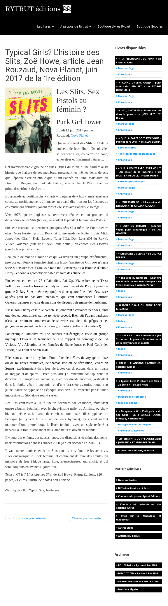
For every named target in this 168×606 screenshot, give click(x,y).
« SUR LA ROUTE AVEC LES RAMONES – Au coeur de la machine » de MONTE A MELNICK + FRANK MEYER (138, 171)
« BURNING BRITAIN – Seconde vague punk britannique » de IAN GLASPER (138, 229)
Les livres (44, 26)
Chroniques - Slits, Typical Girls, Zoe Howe (32, 490)
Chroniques (125, 74)
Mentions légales (128, 589)
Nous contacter (127, 480)
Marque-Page (126, 68)
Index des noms (127, 402)
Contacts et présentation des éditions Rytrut (138, 506)
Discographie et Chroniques (134, 424)
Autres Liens (125, 527)
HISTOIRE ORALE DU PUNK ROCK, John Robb (138, 307)
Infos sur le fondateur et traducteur (138, 517)
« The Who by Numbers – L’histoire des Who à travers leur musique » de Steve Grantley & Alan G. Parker (138, 281)
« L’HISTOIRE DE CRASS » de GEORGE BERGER (138, 255)
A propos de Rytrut (74, 26)
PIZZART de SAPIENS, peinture (136, 450)
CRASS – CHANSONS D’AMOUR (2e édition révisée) (138, 364)
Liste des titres (127, 147)
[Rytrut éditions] (38, 8)
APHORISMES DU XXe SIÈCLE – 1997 (138, 581)
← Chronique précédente (27, 518)
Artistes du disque (129, 535)
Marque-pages (126, 187)
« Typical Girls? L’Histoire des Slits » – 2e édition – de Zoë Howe (138, 382)
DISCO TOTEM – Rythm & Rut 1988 (138, 573)
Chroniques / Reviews (131, 430)
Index (121, 290)
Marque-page (126, 123)
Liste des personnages (131, 181)
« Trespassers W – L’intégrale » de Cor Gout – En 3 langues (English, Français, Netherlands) (138, 414)
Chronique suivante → (88, 518)
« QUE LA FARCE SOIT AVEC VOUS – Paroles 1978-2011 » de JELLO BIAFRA (138, 139)
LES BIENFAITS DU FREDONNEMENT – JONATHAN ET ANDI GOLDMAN (138, 440)
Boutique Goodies (150, 26)
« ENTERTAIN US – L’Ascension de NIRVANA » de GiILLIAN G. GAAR (138, 203)
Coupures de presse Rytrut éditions (139, 496)
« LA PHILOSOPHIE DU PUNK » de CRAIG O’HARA (138, 60)
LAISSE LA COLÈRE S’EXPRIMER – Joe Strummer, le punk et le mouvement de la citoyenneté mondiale (138, 339)
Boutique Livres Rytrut (114, 26)
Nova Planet (79, 135)
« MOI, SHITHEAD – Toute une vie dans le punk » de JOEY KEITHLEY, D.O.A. (138, 114)
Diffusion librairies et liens (133, 488)
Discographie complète (132, 396)
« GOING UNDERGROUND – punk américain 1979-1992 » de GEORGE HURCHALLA (138, 86)
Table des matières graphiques (136, 153)
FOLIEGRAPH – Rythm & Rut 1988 (137, 565)
